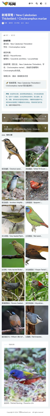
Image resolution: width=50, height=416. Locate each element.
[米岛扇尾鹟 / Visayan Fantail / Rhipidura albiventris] (37, 253)
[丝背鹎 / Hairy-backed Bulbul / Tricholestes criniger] (13, 253)
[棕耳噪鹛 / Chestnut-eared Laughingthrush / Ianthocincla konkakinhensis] (13, 152)
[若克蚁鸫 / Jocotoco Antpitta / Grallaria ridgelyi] (13, 185)
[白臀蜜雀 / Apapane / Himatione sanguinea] (37, 185)
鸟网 (5, 23)
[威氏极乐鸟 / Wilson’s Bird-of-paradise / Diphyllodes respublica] (13, 320)
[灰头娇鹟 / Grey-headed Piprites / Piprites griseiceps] (13, 219)
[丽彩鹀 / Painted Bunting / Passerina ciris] (25, 375)
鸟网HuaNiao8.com (25, 412)
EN (32, 3)
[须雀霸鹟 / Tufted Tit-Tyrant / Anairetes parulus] (37, 152)
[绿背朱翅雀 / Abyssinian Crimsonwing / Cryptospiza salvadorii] (37, 286)
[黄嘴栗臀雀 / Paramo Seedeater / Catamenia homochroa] (13, 286)
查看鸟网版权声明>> (15, 105)
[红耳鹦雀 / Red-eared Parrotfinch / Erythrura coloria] (37, 219)
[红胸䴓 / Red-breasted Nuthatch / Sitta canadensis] (37, 320)
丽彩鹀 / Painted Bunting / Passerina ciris (19, 403)
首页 (6, 35)
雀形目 (11, 23)
